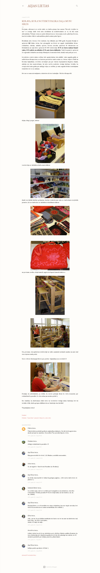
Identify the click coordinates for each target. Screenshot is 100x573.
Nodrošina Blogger (51, 567)
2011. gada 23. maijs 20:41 (35, 497)
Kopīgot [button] (24, 415)
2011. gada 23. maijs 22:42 (35, 525)
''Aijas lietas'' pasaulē (32, 418)
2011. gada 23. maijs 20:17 (35, 482)
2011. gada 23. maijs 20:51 (35, 510)
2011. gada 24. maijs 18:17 (35, 539)
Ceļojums (41, 418)
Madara (30, 441)
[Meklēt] (77, 5)
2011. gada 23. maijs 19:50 (35, 435)
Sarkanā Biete (32, 488)
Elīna (29, 516)
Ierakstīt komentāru (29, 555)
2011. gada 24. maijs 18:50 (35, 551)
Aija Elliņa (31, 452)
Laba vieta (48, 418)
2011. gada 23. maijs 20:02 (35, 458)
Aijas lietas (38, 6)
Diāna (30, 428)
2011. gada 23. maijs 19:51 (34, 447)
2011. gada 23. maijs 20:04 (35, 469)
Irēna (29, 464)
